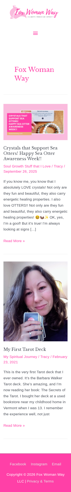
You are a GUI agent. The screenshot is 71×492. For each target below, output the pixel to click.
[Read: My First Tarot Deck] (35, 301)
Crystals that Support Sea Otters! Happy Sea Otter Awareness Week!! (30, 153)
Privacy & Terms (40, 481)
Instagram (39, 464)
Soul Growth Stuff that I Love (27, 166)
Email (56, 464)
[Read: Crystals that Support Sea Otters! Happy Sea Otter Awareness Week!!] (35, 122)
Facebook (18, 464)
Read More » (14, 241)
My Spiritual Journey (20, 357)
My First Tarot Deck (24, 349)
